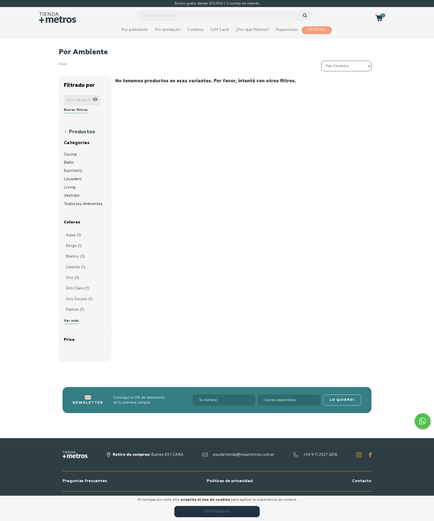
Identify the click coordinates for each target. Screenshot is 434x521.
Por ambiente (134, 30)
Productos (81, 131)
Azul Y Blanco (78, 100)
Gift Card (219, 30)
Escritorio (73, 171)
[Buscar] (305, 16)
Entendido (217, 511)
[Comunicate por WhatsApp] (422, 421)
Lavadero (73, 179)
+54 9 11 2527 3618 (320, 455)
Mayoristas (287, 30)
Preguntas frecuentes (85, 481)
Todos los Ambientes (83, 204)
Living (69, 187)
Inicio (63, 64)
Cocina (70, 154)
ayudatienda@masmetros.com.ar (243, 455)
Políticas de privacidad (230, 481)
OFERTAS (316, 30)
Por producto (168, 30)
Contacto (361, 481)
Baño (69, 162)
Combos (195, 30)
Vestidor (72, 196)
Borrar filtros (76, 110)
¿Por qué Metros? (252, 30)
